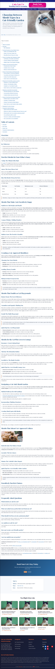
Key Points (5, 126)
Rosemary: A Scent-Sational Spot (11, 82)
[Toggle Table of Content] (2, 43)
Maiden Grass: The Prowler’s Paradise (11, 62)
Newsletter (44, 642)
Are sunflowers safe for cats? (10, 114)
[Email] (43, 646)
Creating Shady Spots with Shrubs (11, 95)
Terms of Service (32, 648)
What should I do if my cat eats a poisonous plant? (14, 113)
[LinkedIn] (45, 649)
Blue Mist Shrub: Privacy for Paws (11, 55)
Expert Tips (5, 128)
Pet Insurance (17, 646)
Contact (30, 644)
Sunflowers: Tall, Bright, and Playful (11, 58)
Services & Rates (17, 9)
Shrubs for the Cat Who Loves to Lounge (11, 80)
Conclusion (5, 131)
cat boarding (33, 541)
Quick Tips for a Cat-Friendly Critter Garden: (13, 104)
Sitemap (44, 644)
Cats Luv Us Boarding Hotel (24, 541)
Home (7, 9)
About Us (11, 9)
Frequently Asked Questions (8, 108)
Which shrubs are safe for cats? (10, 109)
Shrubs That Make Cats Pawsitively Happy (11, 57)
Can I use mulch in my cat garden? (11, 118)
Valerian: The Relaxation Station (10, 84)
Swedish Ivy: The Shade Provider (10, 85)
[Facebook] (45, 646)
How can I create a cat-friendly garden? (12, 116)
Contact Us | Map (29, 9)
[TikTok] (43, 649)
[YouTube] (52, 646)
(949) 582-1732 (38, 1)
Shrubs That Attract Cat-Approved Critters (11, 97)
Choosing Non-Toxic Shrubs (10, 65)
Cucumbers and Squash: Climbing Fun (11, 75)
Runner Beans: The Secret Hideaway (11, 73)
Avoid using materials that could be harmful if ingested (14, 395)
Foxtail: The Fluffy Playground (10, 76)
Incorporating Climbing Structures (11, 93)
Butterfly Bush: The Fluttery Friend (11, 98)
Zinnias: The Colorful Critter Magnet (11, 102)
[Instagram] (48, 646)
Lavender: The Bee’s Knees (9, 100)
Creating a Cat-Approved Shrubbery (10, 64)
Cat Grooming (17, 644)
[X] (50, 646)
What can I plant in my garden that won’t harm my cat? (15, 111)
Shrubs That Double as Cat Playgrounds (11, 71)
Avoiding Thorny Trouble (9, 67)
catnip (4, 163)
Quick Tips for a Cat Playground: (10, 78)
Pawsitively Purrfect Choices (8, 106)
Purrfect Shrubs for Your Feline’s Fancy (11, 50)
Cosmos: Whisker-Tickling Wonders (11, 60)
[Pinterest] (48, 649)
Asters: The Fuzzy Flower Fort (10, 53)
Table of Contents (6, 44)
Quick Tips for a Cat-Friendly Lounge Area (12, 87)
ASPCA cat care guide (16, 545)
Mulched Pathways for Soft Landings (11, 91)
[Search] (47, 9)
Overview (4, 46)
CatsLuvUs (20, 666)
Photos (23, 9)
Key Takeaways (7, 47)
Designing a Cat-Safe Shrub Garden (10, 89)
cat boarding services (27, 553)
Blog (4, 34)
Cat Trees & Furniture (19, 642)
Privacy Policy (31, 646)
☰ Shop (35, 9)
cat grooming (41, 541)
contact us (47, 553)
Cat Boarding (17, 648)
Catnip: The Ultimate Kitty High (10, 51)
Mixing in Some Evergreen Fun (10, 69)
